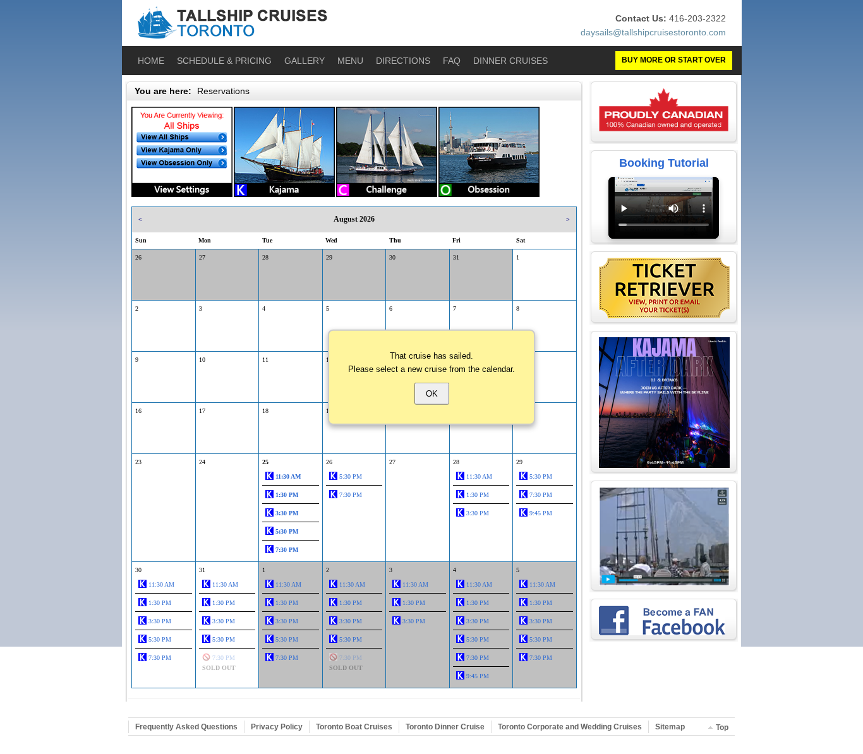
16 (138, 410)
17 (202, 410)
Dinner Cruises (510, 61)
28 (265, 257)
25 (265, 461)
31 (456, 257)
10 (202, 359)
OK (432, 393)
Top (722, 727)
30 (392, 257)
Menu (350, 61)
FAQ (452, 61)
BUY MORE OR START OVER (674, 60)
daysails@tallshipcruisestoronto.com (653, 32)
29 (329, 257)
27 (202, 257)
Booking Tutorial (664, 163)
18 (265, 410)
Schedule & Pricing (224, 61)
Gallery (304, 61)
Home (151, 61)
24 (202, 461)
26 (138, 257)
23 (138, 461)
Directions (403, 61)
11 (265, 359)
